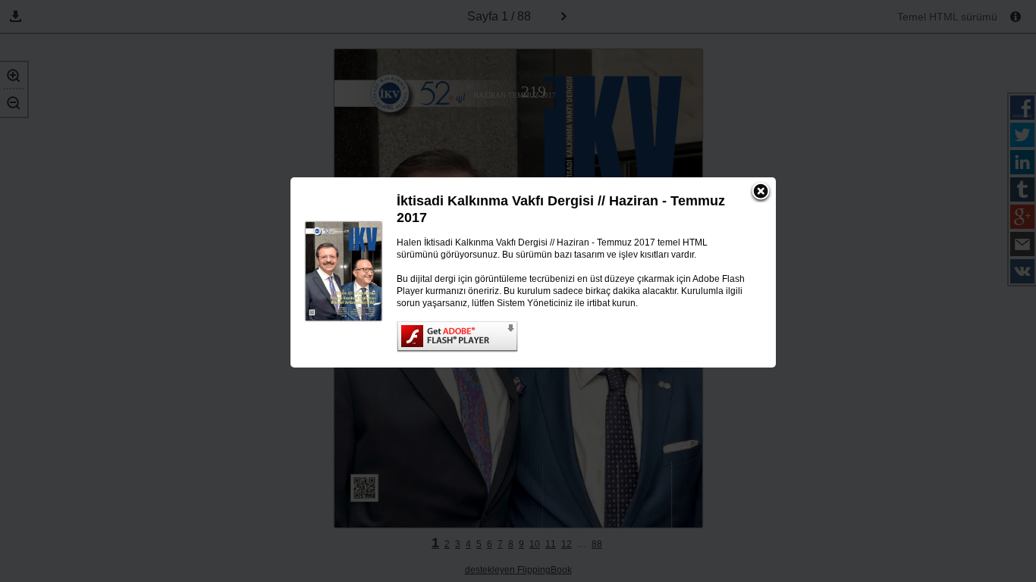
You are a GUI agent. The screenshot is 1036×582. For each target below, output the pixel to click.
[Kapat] (760, 192)
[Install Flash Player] (571, 336)
